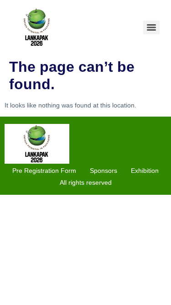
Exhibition (145, 170)
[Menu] (151, 27)
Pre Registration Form (44, 170)
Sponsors (103, 170)
